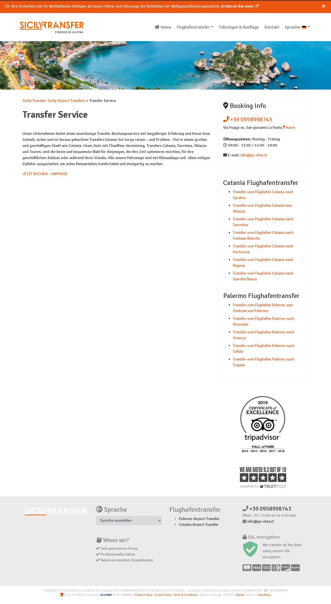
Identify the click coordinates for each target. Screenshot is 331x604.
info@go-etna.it (253, 155)
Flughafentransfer (193, 27)
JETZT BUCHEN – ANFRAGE (45, 173)
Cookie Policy (163, 595)
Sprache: (293, 27)
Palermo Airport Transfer (199, 518)
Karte (290, 127)
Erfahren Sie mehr (238, 6)
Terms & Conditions (186, 595)
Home (165, 27)
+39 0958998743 (250, 119)
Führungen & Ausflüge (239, 27)
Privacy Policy (143, 595)
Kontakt (271, 27)
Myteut (240, 595)
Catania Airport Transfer (199, 524)
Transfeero (264, 595)
